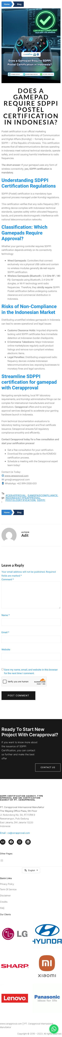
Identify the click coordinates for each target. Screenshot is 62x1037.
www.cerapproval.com (16, 476)
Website (6, 649)
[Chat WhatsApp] (53, 1028)
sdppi (41, 500)
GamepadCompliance (43, 495)
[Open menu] (2, 860)
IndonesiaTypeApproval (23, 498)
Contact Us (48, 767)
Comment (8, 579)
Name (6, 615)
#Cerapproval (16, 495)
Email (5, 632)
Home (7, 4)
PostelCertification (21, 500)
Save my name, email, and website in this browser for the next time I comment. (31, 671)
